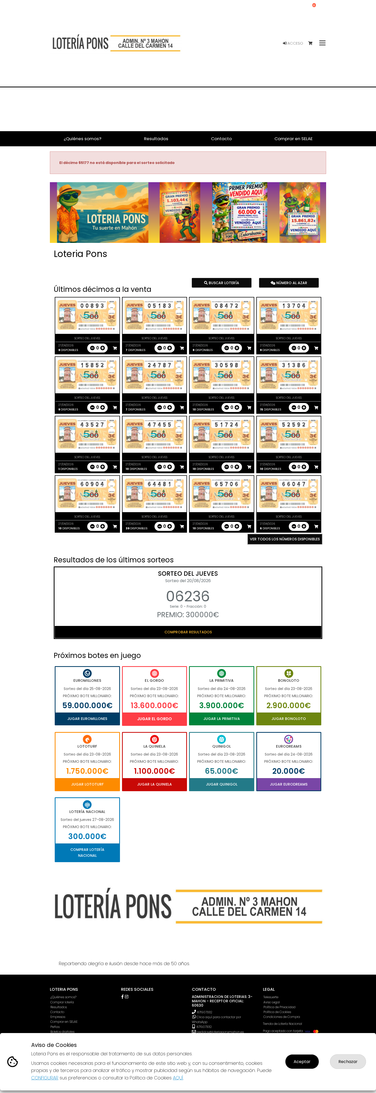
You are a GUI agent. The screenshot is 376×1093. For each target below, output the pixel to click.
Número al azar (291, 282)
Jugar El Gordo (154, 718)
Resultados (58, 1007)
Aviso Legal (271, 1002)
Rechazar (348, 1062)
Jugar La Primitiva (221, 718)
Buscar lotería (223, 282)
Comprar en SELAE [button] (293, 139)
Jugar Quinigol (221, 784)
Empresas (57, 1017)
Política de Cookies (277, 1012)
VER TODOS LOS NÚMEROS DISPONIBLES (285, 539)
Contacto (57, 1012)
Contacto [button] (221, 139)
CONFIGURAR (44, 1078)
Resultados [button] (156, 139)
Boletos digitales (62, 1031)
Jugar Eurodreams (288, 784)
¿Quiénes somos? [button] (82, 139)
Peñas (55, 1027)
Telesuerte (270, 997)
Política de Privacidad (279, 1007)
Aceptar (302, 1062)
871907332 (204, 1012)
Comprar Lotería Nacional (87, 852)
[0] (312, 43)
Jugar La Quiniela (154, 784)
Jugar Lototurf (87, 784)
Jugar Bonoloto (288, 718)
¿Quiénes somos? (63, 997)
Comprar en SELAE (64, 1021)
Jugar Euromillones (87, 718)
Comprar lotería (62, 1002)
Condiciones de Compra (281, 1017)
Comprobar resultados (188, 632)
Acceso (294, 43)
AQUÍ (178, 1078)
